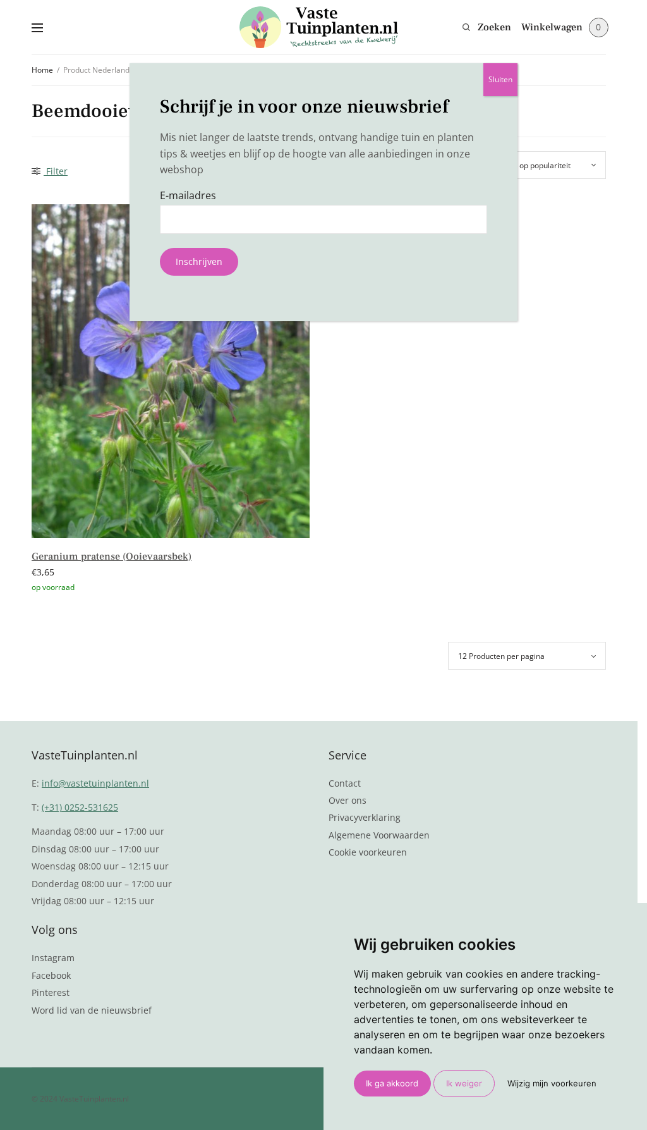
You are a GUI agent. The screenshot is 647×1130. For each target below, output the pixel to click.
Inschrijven (199, 261)
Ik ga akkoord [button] (392, 1083)
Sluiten (500, 79)
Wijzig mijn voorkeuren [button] (551, 1083)
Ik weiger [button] (464, 1083)
